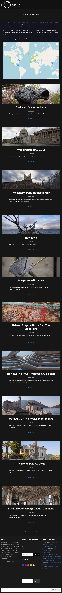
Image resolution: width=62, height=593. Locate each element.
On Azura (56, 546)
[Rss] (33, 565)
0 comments (31, 110)
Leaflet (48, 78)
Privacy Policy (13, 561)
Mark (43, 566)
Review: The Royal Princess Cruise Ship (31, 373)
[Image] (31, 565)
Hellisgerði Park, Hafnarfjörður (31, 192)
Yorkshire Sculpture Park (31, 107)
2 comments (31, 196)
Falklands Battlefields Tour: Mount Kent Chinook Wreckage (50, 550)
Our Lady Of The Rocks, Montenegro (31, 418)
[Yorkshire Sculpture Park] (31, 93)
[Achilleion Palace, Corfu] (31, 450)
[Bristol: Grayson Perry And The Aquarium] (31, 312)
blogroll (31, 570)
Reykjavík (31, 237)
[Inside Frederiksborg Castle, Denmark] (31, 495)
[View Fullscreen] (57, 44)
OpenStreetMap (52, 78)
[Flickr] (25, 565)
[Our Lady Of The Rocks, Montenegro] (31, 405)
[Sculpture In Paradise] (31, 267)
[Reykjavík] (31, 224)
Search (37, 581)
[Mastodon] (23, 565)
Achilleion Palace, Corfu (31, 463)
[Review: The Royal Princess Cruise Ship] (31, 360)
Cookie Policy (25, 590)
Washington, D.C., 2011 (31, 149)
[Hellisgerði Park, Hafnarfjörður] (31, 179)
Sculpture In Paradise (31, 280)
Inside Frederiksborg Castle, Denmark (31, 508)
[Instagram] (28, 565)
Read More (31, 118)
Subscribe (36, 554)
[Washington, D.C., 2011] (31, 136)
